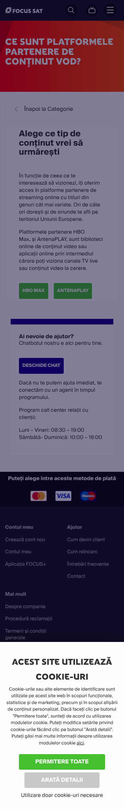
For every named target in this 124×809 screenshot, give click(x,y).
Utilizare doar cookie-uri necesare (62, 795)
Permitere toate (62, 761)
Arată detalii (62, 779)
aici (80, 743)
